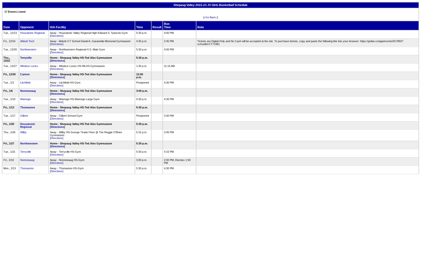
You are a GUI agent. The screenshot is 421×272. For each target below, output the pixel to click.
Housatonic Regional (32, 32)
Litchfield (25, 82)
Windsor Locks (29, 66)
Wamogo (25, 99)
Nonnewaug (28, 90)
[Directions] (56, 35)
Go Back (210, 17)
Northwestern (28, 49)
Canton (25, 74)
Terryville (26, 57)
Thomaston (27, 107)
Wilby (23, 132)
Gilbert (24, 115)
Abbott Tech (27, 41)
